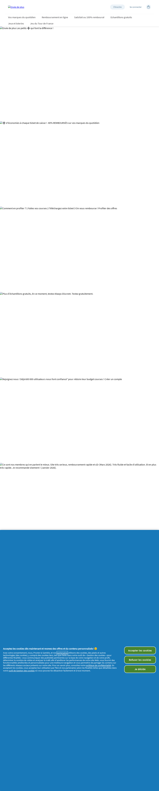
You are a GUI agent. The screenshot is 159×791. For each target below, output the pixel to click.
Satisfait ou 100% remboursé (89, 17)
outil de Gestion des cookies (22, 670)
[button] (117, 7)
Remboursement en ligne (55, 17)
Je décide (140, 669)
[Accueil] (16, 7)
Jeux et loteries (16, 23)
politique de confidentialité (98, 665)
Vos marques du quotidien (22, 17)
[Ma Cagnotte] (148, 7)
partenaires (62, 652)
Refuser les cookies (140, 659)
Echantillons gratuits (121, 17)
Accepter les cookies (140, 650)
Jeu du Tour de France (41, 23)
